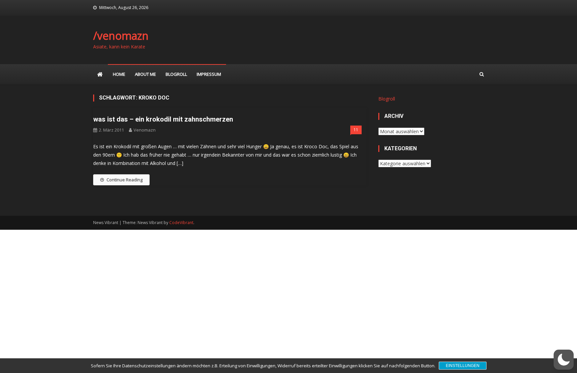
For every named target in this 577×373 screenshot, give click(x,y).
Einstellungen (462, 365)
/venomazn (121, 35)
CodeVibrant (181, 222)
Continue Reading (125, 180)
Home (119, 74)
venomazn (145, 130)
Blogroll (176, 74)
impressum (209, 74)
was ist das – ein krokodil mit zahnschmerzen (163, 119)
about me (145, 74)
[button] (564, 360)
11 (356, 130)
